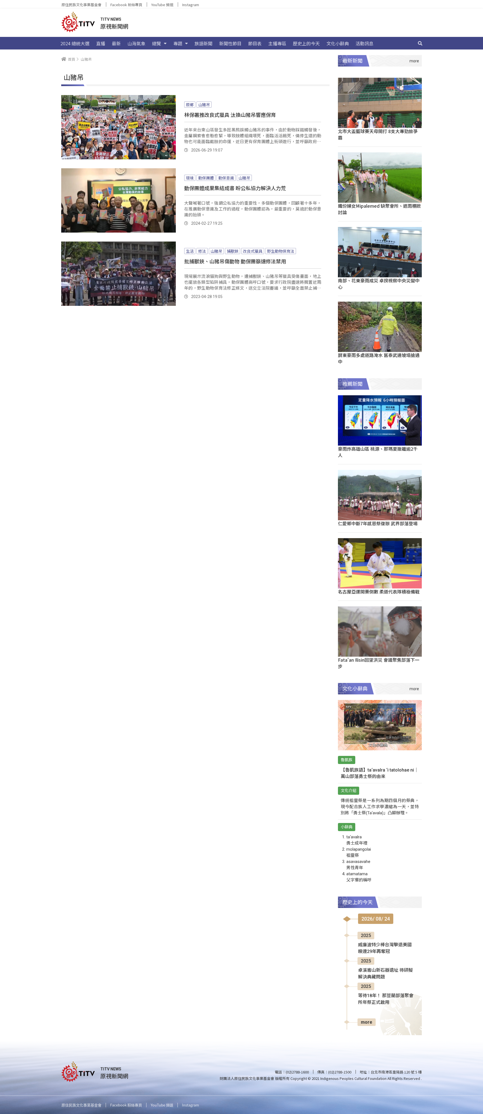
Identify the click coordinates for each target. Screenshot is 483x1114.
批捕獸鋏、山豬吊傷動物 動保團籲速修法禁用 (235, 261)
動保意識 (226, 178)
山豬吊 (204, 104)
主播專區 (277, 43)
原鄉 (190, 104)
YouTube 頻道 (162, 4)
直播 (100, 43)
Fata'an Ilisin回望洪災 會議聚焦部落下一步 (378, 663)
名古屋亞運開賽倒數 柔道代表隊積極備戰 (379, 591)
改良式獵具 (252, 251)
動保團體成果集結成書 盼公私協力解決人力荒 (235, 187)
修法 (202, 251)
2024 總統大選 (74, 43)
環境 (190, 178)
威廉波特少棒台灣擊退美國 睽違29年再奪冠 (385, 948)
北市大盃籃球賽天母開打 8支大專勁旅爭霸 (378, 134)
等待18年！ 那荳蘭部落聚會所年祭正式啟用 (385, 999)
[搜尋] (420, 43)
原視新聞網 (114, 26)
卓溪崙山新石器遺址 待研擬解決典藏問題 (385, 974)
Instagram (190, 4)
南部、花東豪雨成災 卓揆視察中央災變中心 (379, 283)
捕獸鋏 (232, 251)
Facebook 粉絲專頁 (126, 4)
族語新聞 (203, 43)
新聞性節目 (230, 43)
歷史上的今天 (306, 43)
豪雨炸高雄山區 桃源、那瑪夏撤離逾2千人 (378, 451)
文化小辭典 (337, 43)
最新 (116, 43)
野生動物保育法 (280, 251)
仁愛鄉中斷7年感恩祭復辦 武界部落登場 (378, 523)
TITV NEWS (110, 19)
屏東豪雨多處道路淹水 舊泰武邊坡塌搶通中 (379, 358)
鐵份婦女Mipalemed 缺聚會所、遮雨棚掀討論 (379, 209)
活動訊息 (364, 43)
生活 (190, 251)
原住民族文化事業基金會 (81, 4)
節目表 (255, 43)
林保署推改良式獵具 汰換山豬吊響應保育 (230, 114)
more (366, 1022)
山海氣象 (136, 43)
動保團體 (206, 178)
